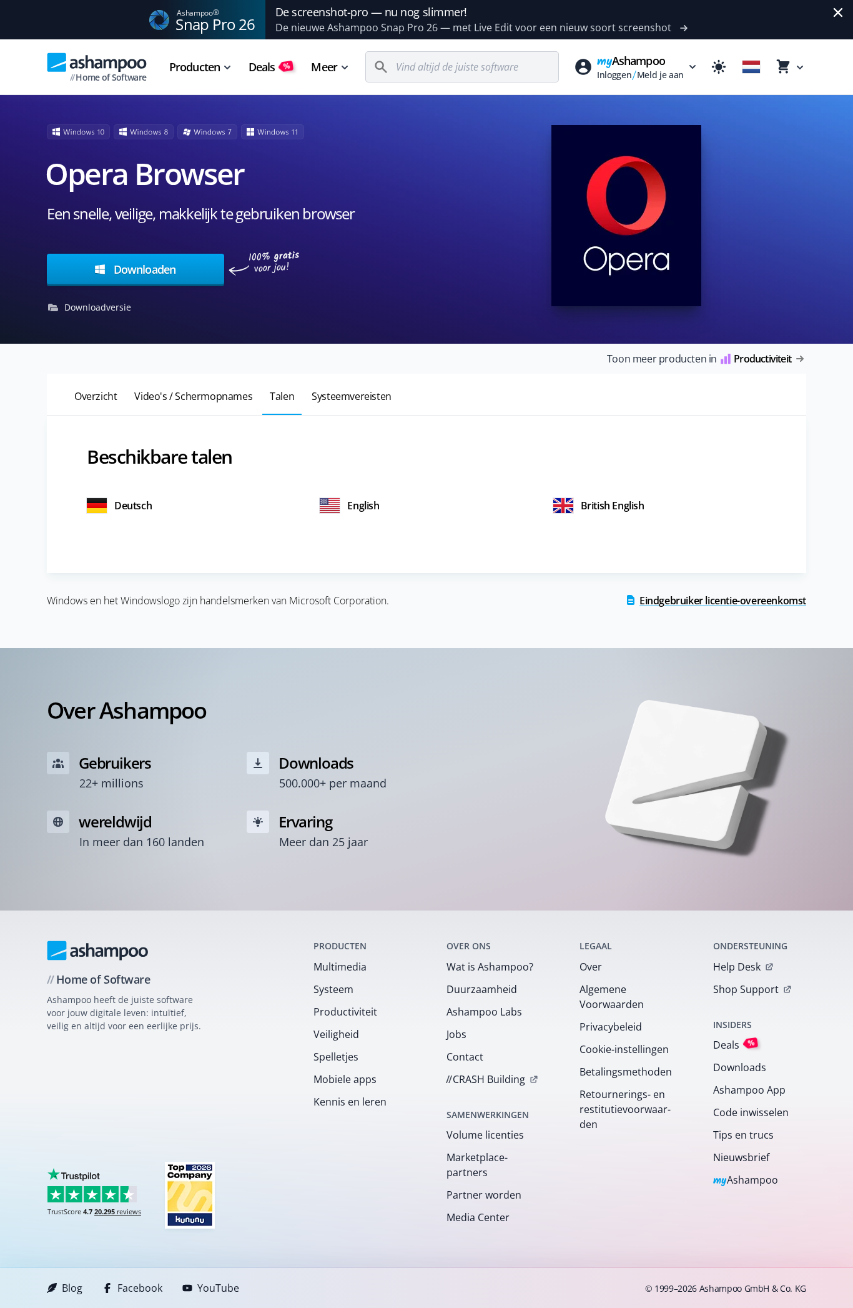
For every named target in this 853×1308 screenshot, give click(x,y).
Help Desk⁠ (737, 967)
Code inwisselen (751, 1112)
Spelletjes (335, 1057)
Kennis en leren (350, 1102)
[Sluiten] (838, 12)
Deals (269, 66)
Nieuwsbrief (741, 1157)
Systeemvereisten (352, 396)
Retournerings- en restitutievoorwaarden (625, 1109)
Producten (194, 66)
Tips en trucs (743, 1135)
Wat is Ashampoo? (489, 967)
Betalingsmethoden (625, 1072)
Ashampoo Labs (484, 1012)
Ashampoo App (749, 1090)
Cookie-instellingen (624, 1049)
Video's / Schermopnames (193, 396)
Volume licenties (485, 1135)
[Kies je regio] (751, 67)
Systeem (333, 989)
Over (590, 967)
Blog (72, 1288)
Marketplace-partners (477, 1165)
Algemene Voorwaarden (611, 996)
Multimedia (340, 967)
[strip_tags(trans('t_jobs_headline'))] (190, 1194)
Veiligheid (336, 1034)
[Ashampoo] (97, 950)
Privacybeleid (610, 1027)
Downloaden (143, 269)
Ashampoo (746, 1181)
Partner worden (483, 1195)
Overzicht (95, 396)
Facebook (139, 1288)
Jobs (456, 1034)
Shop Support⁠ (746, 989)
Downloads (739, 1067)
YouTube (218, 1288)
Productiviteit (345, 1012)
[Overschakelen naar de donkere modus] (719, 67)
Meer (324, 66)
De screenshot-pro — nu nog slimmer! (371, 11)
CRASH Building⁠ (485, 1079)
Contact (464, 1057)
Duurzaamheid (481, 989)
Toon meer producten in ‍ (699, 359)
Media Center (478, 1217)
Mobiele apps (345, 1079)
